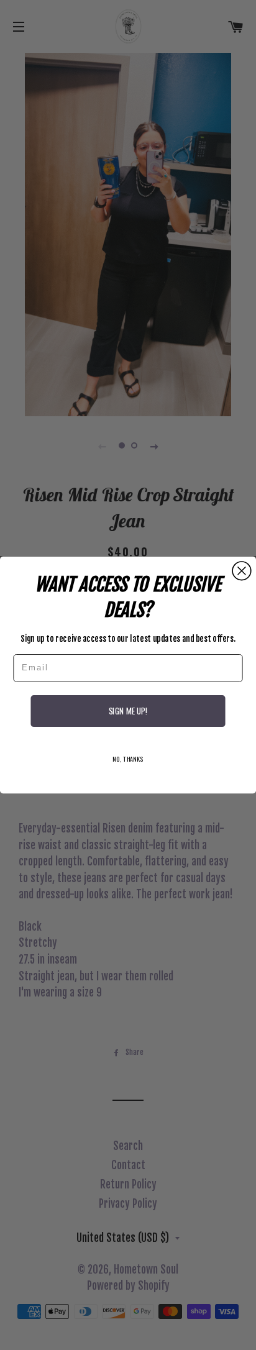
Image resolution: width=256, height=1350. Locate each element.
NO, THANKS (127, 759)
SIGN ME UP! (128, 711)
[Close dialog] (241, 571)
